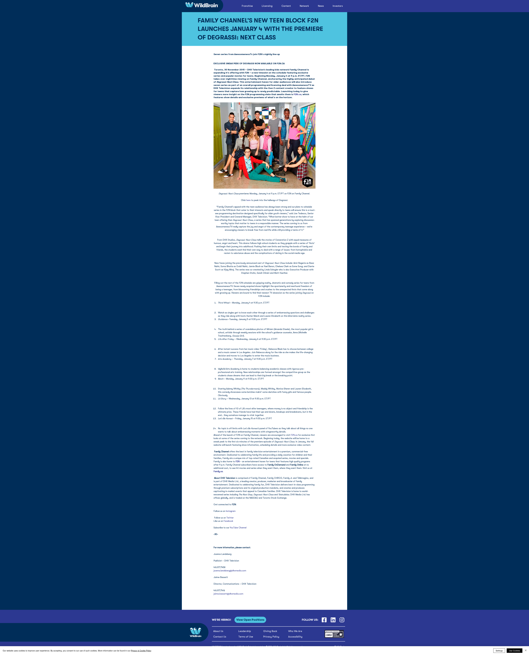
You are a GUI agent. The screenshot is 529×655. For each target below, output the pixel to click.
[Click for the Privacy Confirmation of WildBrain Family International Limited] (334, 637)
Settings (499, 650)
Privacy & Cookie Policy (141, 650)
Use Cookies (514, 650)
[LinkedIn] (333, 620)
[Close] (525, 650)
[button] (286, 6)
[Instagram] (342, 620)
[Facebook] (324, 620)
